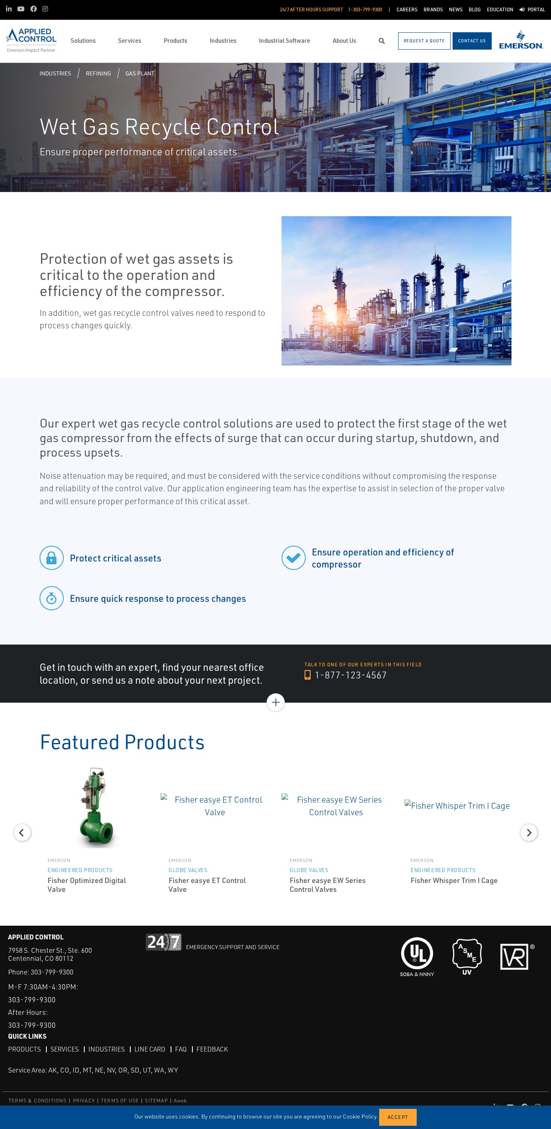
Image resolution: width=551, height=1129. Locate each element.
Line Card (149, 1049)
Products (24, 1049)
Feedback (212, 1049)
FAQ (181, 1049)
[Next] (529, 832)
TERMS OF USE (120, 1101)
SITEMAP (156, 1101)
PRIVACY (84, 1101)
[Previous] (22, 832)
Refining (98, 73)
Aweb (181, 1101)
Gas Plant (139, 73)
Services (64, 1049)
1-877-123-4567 (350, 675)
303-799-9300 (52, 972)
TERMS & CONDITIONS (37, 1101)
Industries (55, 73)
